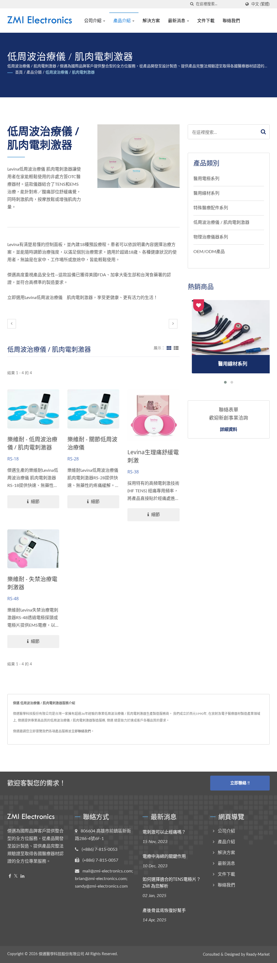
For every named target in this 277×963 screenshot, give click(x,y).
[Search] (263, 132)
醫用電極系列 (206, 179)
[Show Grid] (169, 348)
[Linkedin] (22, 876)
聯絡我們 (231, 21)
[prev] (11, 323)
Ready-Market (258, 955)
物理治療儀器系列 (210, 237)
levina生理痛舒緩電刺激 (153, 456)
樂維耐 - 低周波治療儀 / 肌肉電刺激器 (32, 443)
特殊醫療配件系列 (210, 208)
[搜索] (192, 4)
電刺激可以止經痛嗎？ (164, 832)
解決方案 (151, 21)
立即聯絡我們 (81, 731)
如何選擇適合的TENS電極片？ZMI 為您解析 (172, 882)
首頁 (19, 72)
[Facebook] (10, 876)
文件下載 (206, 21)
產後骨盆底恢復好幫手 (164, 910)
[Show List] (176, 348)
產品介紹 (122, 21)
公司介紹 (93, 21)
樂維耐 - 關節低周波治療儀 (92, 443)
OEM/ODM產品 (209, 252)
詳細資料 (228, 429)
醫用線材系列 (206, 193)
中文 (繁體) (260, 4)
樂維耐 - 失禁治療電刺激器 (32, 583)
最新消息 (177, 21)
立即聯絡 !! (240, 783)
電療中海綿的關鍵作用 (164, 856)
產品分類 (34, 72)
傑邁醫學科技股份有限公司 (61, 954)
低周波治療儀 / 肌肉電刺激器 (70, 72)
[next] (173, 323)
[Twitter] (16, 876)
